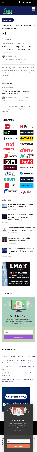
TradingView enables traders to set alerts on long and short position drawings (20, 217)
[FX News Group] (7, 14)
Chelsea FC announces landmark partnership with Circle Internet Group (21, 251)
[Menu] (3, 2)
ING (10, 59)
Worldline (23, 59)
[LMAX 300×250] (16, 285)
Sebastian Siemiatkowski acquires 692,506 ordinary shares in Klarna (21, 229)
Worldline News (20, 43)
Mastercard (16, 59)
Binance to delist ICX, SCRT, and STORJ (22, 357)
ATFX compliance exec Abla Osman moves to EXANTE (19, 239)
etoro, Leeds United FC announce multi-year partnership (21, 205)
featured (6, 59)
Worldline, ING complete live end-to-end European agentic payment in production (17, 49)
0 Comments (7, 62)
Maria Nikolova (11, 56)
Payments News (7, 43)
